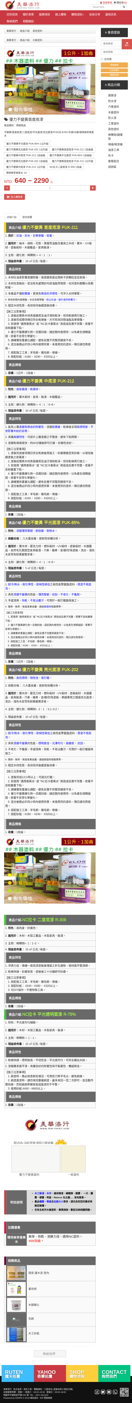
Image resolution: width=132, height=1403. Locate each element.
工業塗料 (113, 123)
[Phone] (115, 1392)
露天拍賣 (14, 1373)
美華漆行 (11, 30)
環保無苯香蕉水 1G (16, 172)
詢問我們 (114, 1373)
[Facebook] (97, 1392)
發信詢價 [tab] (27, 217)
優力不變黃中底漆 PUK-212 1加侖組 (25, 155)
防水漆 (112, 101)
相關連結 (28, 21)
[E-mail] (109, 1392)
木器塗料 (37, 40)
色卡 (111, 155)
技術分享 (94, 14)
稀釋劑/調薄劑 (115, 136)
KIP (41, 1398)
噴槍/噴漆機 (115, 144)
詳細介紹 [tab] (11, 217)
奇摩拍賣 (46, 1373)
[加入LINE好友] (103, 1392)
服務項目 (44, 14)
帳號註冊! (114, 75)
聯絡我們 (12, 21)
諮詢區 (112, 166)
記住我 (108, 59)
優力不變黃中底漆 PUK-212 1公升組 (25, 167)
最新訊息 (110, 14)
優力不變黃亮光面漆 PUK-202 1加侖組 (27, 161)
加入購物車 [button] (16, 197)
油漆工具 (113, 149)
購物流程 (77, 1373)
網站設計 (34, 1398)
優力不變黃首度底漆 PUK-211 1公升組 (72, 161)
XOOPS (18, 1398)
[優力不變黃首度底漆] (50, 81)
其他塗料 (37, 30)
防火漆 (112, 117)
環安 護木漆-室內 (38, 1273)
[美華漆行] (21, 5)
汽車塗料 (113, 106)
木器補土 (33, 1304)
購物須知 (76, 14)
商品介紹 (25, 30)
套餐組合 (113, 161)
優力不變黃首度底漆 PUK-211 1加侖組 (72, 149)
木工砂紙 (33, 1333)
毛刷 (31, 1318)
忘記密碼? (114, 70)
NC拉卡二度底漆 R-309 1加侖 (66, 167)
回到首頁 (12, 14)
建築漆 (112, 95)
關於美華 (28, 14)
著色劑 (32, 1288)
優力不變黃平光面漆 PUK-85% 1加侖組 (71, 155)
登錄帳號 (107, 2)
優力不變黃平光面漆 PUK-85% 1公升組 (27, 143)
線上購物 (60, 14)
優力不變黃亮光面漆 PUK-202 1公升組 (27, 149)
